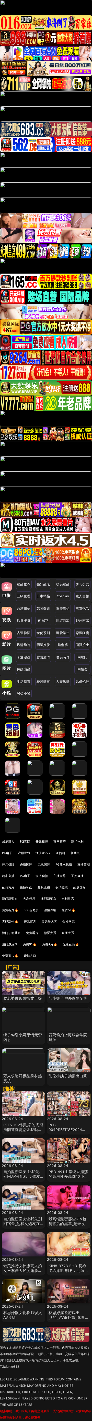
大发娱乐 (29, 898)
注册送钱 (24, 853)
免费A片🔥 (49, 944)
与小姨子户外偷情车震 (68, 998)
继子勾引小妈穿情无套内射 (22, 1037)
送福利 (60, 853)
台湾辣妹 (23, 608)
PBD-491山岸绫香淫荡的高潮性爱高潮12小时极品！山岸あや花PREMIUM (68, 1179)
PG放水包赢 (63, 864)
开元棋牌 (42, 841)
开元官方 (30, 921)
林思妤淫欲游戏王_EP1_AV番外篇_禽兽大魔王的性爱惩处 (69, 1317)
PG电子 (7, 853)
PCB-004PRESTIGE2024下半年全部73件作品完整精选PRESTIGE (68, 1132)
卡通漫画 (23, 657)
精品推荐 (23, 584)
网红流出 (63, 620)
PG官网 (25, 841)
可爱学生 (63, 633)
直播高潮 (83, 864)
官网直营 (59, 841)
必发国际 (79, 887)
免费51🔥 (68, 910)
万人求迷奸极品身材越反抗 (22, 1078)
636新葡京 (31, 910)
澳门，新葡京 (11, 933)
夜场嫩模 (61, 887)
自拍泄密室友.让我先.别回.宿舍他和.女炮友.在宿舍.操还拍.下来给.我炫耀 (22, 1179)
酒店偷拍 (42, 876)
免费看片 (32, 933)
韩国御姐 (43, 608)
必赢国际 (26, 864)
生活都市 (23, 681)
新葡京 (75, 853)
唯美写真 (63, 657)
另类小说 (23, 693)
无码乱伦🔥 (10, 921)
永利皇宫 (68, 898)
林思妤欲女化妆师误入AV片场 (22, 1315)
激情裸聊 (50, 910)
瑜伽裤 (63, 644)
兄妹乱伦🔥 (71, 944)
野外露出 (82, 620)
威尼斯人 (8, 841)
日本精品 (43, 596)
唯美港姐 (63, 608)
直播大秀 (68, 933)
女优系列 (43, 633)
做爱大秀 (50, 933)
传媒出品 (23, 669)
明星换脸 (43, 644)
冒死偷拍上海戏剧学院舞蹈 (68, 1037)
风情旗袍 (23, 644)
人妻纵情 (63, 681)
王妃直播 (77, 876)
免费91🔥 (30, 944)
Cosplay (63, 596)
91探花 (43, 620)
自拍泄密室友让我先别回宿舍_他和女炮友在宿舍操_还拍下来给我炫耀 (22, 1226)
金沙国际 (68, 921)
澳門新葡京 (48, 898)
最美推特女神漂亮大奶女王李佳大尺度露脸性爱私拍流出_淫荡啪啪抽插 (22, 1273)
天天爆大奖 (49, 921)
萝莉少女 (82, 584)
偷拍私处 (26, 887)
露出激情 (43, 657)
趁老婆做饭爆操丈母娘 (22, 998)
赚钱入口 (30, 956)
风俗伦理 (82, 681)
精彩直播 (8, 876)
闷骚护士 (82, 644)
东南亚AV (82, 608)
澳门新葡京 (10, 898)
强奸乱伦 (43, 584)
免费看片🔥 (10, 910)
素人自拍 (82, 596)
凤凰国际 (44, 864)
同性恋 (82, 669)
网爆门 (82, 657)
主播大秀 (59, 876)
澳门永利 (77, 841)
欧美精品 (63, 584)
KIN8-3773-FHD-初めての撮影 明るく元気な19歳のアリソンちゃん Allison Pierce (68, 1273)
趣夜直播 (44, 887)
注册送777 (43, 853)
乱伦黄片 (8, 887)
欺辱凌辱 (23, 620)
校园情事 (43, 681)
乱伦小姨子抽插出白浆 (68, 1075)
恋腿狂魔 (82, 633)
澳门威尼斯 (10, 944)
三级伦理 (23, 596)
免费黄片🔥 (10, 956)
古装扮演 (23, 633)
